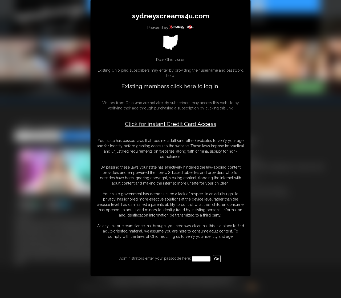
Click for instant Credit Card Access (170, 124)
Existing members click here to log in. (170, 86)
